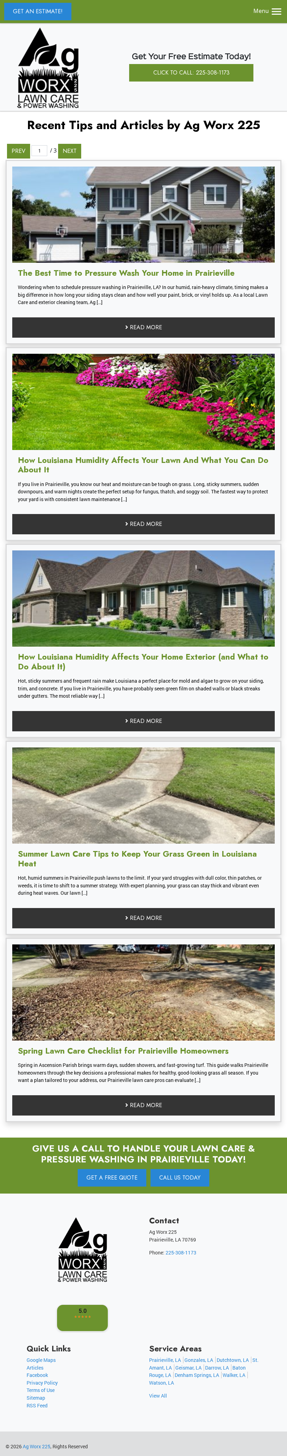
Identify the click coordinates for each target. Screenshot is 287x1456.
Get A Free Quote (112, 1178)
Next (70, 151)
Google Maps (41, 1360)
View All (158, 1395)
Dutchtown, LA (233, 1360)
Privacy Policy (42, 1382)
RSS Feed (37, 1405)
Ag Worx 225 (36, 1446)
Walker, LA (234, 1375)
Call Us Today (180, 1178)
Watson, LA (161, 1382)
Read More (145, 327)
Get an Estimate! (38, 11)
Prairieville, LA (165, 1360)
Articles (35, 1367)
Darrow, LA (217, 1367)
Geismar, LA (188, 1367)
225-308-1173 (181, 1252)
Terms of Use (41, 1390)
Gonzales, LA (198, 1360)
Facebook (37, 1375)
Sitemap (36, 1397)
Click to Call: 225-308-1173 (191, 73)
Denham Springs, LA (197, 1375)
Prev (19, 151)
